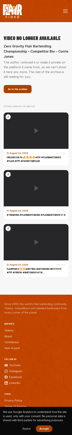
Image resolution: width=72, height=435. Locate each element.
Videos (8, 330)
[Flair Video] (12, 11)
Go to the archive (17, 89)
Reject (27, 428)
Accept (44, 428)
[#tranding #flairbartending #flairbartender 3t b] (36, 195)
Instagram (15, 371)
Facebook (15, 377)
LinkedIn (14, 382)
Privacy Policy (13, 400)
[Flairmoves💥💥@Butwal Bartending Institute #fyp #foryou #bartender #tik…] (36, 250)
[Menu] (65, 11)
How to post (12, 348)
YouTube (15, 365)
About (8, 336)
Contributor (11, 342)
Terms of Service (15, 406)
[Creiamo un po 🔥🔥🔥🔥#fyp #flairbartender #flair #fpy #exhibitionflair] (36, 139)
